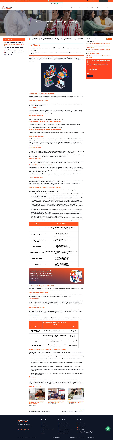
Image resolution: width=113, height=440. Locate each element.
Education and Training (63, 422)
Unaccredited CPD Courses (93, 53)
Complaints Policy (33, 437)
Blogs (43, 433)
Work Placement (82, 7)
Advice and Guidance (63, 427)
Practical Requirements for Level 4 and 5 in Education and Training (98, 56)
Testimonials (99, 7)
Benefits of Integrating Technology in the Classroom (14, 45)
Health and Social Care (63, 433)
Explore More (106, 7)
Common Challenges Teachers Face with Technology (13, 48)
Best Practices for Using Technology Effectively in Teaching (13, 53)
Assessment (61, 429)
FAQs (43, 431)
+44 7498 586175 (81, 429)
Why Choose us (45, 427)
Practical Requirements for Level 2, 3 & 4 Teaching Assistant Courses (98, 50)
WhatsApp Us (51, 0)
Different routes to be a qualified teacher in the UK (98, 43)
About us (44, 422)
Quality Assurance (68, 429)
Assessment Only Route (91, 7)
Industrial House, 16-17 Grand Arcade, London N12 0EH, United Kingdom (86, 432)
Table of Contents (8, 39)
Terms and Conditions (21, 437)
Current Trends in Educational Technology (14, 42)
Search (109, 38)
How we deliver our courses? (48, 429)
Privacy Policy (27, 437)
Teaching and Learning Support (65, 424)
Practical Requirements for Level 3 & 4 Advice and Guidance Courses (97, 46)
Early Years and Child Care (64, 431)
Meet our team (45, 424)
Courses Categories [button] (65, 7)
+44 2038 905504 (81, 425)
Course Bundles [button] (74, 7)
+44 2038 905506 (81, 427)
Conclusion (7, 56)
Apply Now (90, 76)
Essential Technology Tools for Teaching (14, 50)
